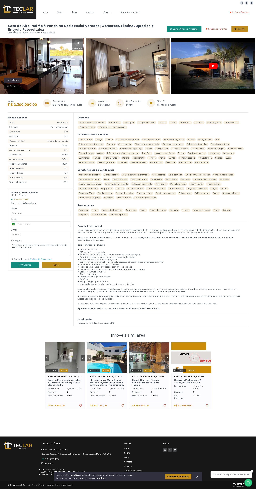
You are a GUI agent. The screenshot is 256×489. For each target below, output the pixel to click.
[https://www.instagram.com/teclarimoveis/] (241, 3)
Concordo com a (32, 259)
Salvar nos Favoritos (217, 29)
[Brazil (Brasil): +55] (14, 224)
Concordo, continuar (178, 476)
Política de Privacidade (41, 259)
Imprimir (241, 29)
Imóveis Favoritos (240, 12)
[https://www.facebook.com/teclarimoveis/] (246, 3)
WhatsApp (26, 265)
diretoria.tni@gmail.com (25, 203)
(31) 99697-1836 (20, 199)
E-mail (56, 265)
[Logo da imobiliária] (18, 9)
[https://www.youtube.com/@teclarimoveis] (251, 3)
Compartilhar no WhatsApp (186, 29)
